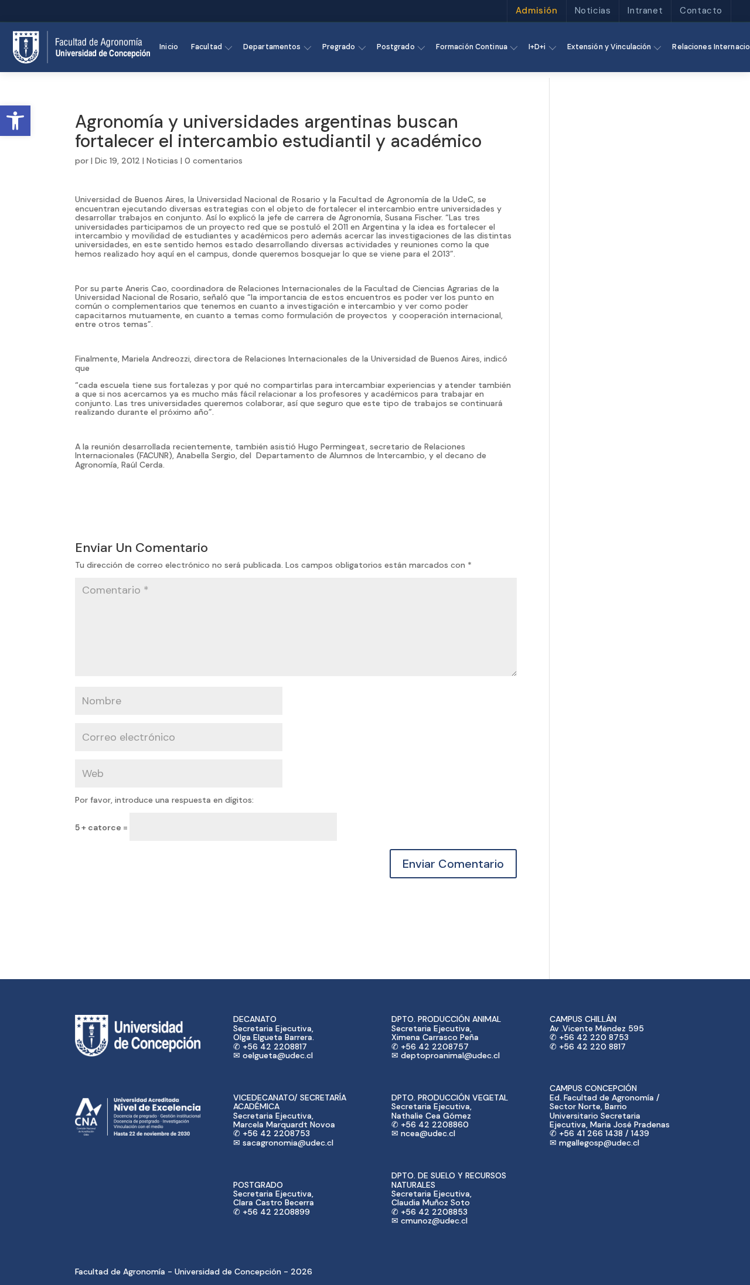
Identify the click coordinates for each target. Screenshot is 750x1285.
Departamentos (272, 47)
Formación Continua (471, 47)
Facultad (206, 47)
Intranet (645, 10)
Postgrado (396, 47)
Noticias (593, 10)
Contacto (701, 10)
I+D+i (537, 47)
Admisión (537, 10)
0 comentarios (214, 160)
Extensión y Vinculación (609, 47)
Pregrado (339, 47)
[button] (15, 120)
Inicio (168, 47)
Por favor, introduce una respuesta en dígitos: (164, 800)
